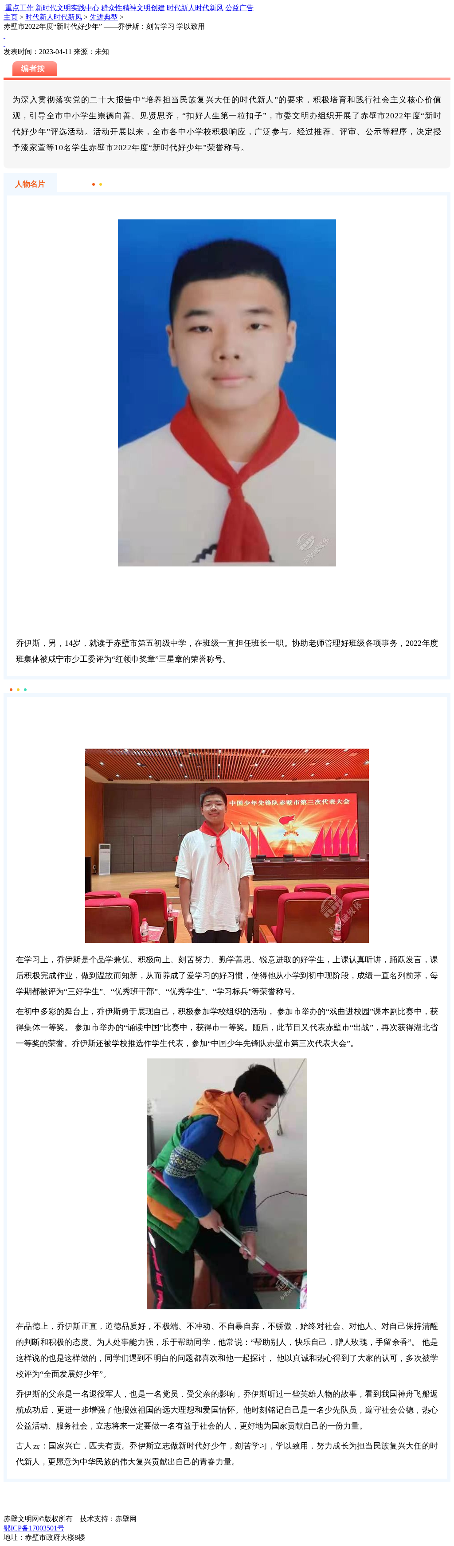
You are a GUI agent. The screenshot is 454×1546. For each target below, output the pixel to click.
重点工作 (19, 8)
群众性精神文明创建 (133, 8)
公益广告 (239, 8)
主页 (11, 17)
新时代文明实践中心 (67, 8)
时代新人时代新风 (195, 8)
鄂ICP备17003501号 (34, 1528)
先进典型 (104, 17)
